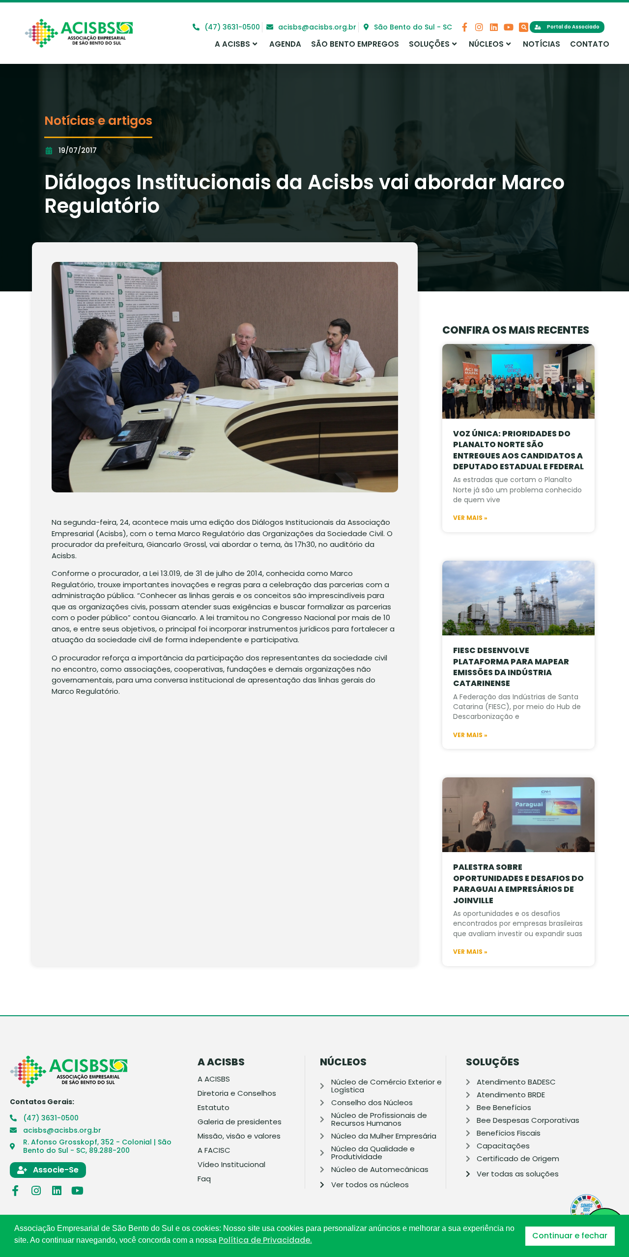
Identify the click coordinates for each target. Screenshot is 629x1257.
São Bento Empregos (355, 44)
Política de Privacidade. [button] (265, 1240)
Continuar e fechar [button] (569, 1235)
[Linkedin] (493, 27)
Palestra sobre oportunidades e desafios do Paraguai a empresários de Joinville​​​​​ (518, 883)
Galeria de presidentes (240, 1121)
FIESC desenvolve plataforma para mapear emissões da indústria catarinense (511, 667)
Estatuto (213, 1107)
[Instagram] (479, 27)
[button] (523, 27)
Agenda (285, 44)
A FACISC (214, 1150)
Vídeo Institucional (231, 1164)
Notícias (541, 44)
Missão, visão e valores (239, 1136)
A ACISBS (232, 44)
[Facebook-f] (464, 27)
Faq (204, 1178)
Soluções (429, 44)
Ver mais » (470, 518)
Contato (589, 44)
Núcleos (486, 44)
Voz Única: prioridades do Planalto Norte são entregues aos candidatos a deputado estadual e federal (518, 450)
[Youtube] (508, 27)
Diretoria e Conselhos (237, 1093)
